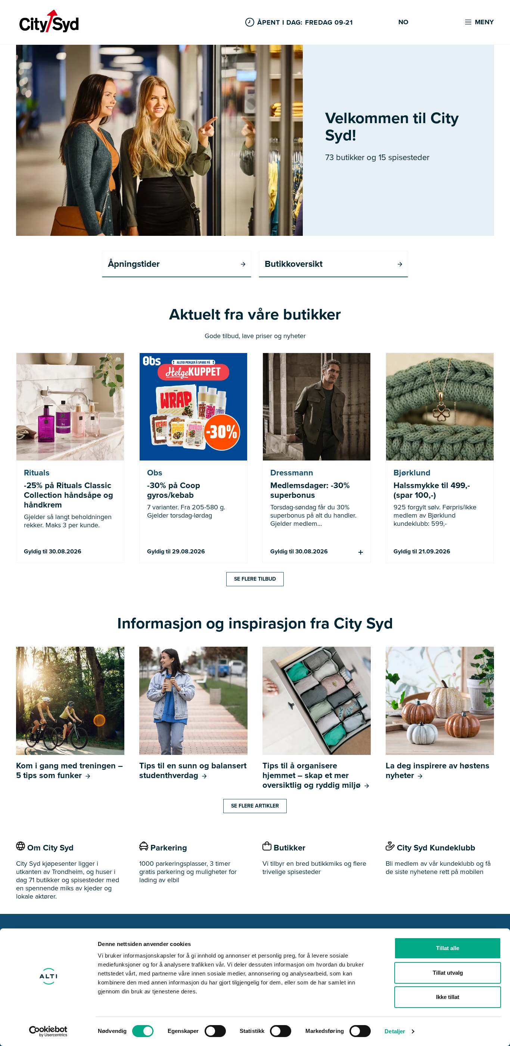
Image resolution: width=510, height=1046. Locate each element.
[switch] (215, 1031)
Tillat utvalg (448, 972)
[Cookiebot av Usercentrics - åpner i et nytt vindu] (48, 1031)
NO (403, 22)
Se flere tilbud (255, 579)
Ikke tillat (447, 997)
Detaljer (395, 1031)
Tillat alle (447, 948)
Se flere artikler (255, 806)
